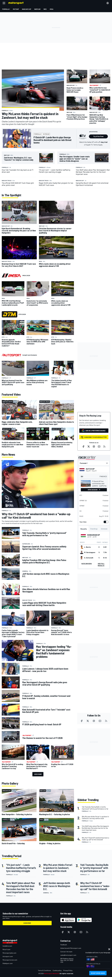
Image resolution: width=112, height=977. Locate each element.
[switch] (105, 522)
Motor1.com (6, 949)
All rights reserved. (67, 973)
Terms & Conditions (44, 970)
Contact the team (66, 952)
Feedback (63, 945)
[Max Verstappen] (81, 552)
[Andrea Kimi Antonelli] (81, 557)
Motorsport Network (51, 973)
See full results (101, 564)
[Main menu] (4, 3)
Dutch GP (90, 469)
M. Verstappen (89, 552)
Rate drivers (86, 563)
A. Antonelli (88, 558)
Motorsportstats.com (10, 960)
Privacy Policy (67, 970)
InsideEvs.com (7, 946)
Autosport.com (8, 956)
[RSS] (104, 446)
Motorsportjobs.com (9, 953)
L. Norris (87, 547)
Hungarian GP (93, 535)
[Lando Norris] (81, 547)
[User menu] (107, 3)
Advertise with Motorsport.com (70, 948)
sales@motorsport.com (68, 955)
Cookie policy (57, 970)
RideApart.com (8, 963)
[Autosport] (11, 355)
